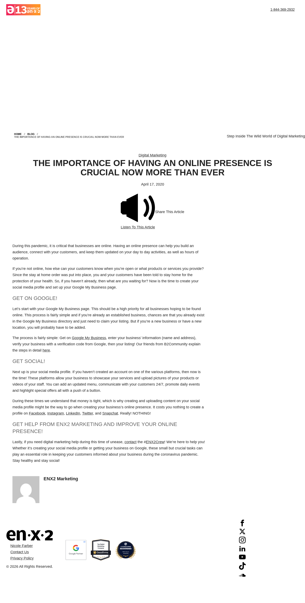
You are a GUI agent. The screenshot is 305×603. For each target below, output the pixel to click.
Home (18, 134)
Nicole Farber (21, 546)
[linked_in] (242, 550)
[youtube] (242, 559)
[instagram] (242, 542)
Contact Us (253, 10)
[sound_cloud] (242, 577)
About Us (131, 10)
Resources (226, 10)
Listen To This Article (138, 227)
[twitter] (242, 533)
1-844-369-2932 (282, 10)
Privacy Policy (22, 558)
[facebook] (242, 525)
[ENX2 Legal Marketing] (29, 535)
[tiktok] (242, 569)
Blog (30, 134)
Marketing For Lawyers (167, 10)
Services (202, 10)
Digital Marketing (152, 155)
